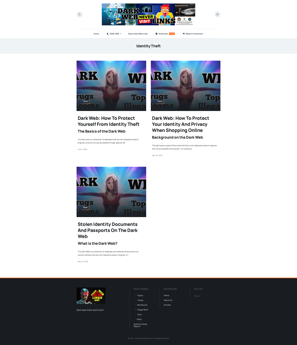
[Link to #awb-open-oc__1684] (217, 14)
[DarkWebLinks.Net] (148, 4)
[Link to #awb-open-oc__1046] (79, 14)
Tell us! (197, 296)
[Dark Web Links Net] (91, 288)
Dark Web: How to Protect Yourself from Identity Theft (109, 121)
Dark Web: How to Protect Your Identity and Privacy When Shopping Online (180, 124)
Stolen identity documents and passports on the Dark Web (108, 230)
